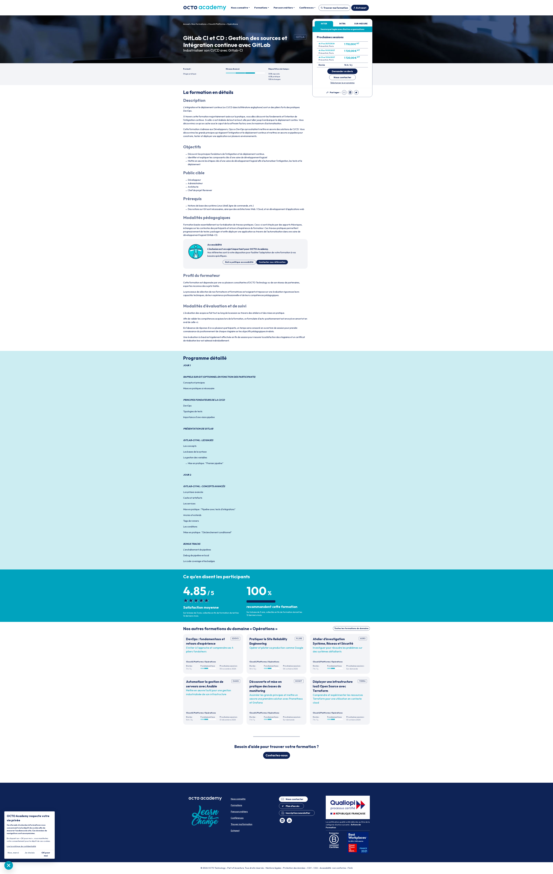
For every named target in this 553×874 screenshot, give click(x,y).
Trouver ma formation (335, 7)
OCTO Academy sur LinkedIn (282, 820)
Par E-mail (344, 92)
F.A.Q (350, 868)
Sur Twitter (356, 92)
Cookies (8, 865)
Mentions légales (273, 868)
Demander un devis (342, 71)
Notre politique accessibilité (239, 262)
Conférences (237, 817)
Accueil (186, 24)
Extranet (361, 7)
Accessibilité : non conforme (333, 868)
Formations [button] (260, 7)
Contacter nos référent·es (272, 262)
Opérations (232, 24)
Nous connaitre (238, 798)
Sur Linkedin (350, 92)
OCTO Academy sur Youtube (289, 820)
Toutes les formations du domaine (351, 628)
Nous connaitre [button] (239, 7)
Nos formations (199, 24)
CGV (309, 868)
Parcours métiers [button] (283, 7)
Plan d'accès (292, 806)
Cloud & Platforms (216, 24)
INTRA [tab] (342, 23)
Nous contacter (342, 77)
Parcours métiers (239, 811)
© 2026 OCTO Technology (213, 868)
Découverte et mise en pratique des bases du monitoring (265, 686)
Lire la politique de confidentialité (21, 846)
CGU (316, 868)
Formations (236, 805)
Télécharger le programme (342, 82)
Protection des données (294, 868)
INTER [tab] (324, 23)
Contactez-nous (277, 755)
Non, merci (13, 852)
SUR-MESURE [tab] (361, 23)
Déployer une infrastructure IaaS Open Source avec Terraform (333, 686)
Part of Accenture (235, 868)
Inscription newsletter (298, 813)
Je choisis (30, 852)
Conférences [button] (306, 7)
